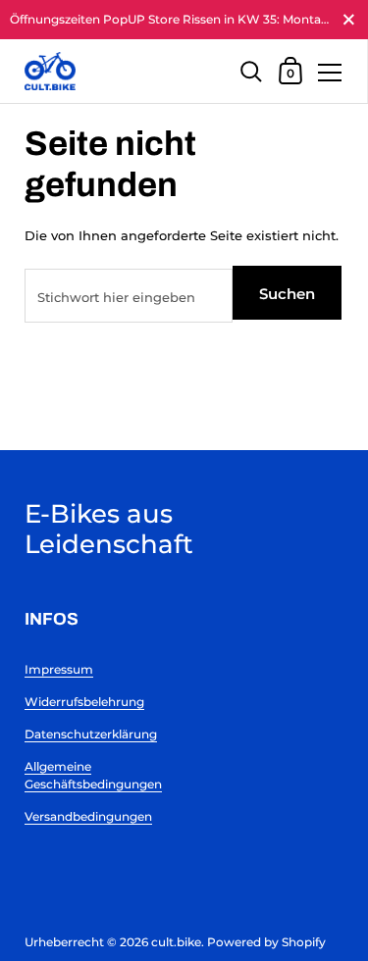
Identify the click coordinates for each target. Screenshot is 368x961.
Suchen (287, 293)
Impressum (59, 669)
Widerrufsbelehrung (84, 701)
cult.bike (176, 942)
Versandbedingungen (88, 816)
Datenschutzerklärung (91, 734)
